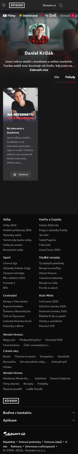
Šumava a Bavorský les (17, 311)
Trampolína (46, 356)
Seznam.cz (49, 5)
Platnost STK (47, 326)
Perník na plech (48, 287)
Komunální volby (13, 249)
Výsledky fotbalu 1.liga (17, 268)
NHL (5, 287)
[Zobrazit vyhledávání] (61, 5)
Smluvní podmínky (30, 442)
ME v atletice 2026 (14, 278)
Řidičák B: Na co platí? (52, 316)
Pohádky (42, 383)
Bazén (7, 356)
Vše (56, 77)
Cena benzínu (11, 345)
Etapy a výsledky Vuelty (53, 230)
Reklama (16, 446)
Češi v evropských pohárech (40, 345)
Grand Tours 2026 (49, 249)
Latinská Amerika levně (17, 321)
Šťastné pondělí (12, 389)
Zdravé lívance (48, 273)
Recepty (28, 383)
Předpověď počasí (30, 339)
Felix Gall (44, 245)
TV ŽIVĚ (50, 15)
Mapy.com (9, 339)
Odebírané (30, 15)
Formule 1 (9, 283)
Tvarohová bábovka (51, 278)
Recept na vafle (48, 283)
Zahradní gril (59, 361)
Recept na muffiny (50, 268)
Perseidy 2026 (53, 339)
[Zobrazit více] (39, 412)
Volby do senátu (12, 245)
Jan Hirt (43, 235)
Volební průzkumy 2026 (17, 230)
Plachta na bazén (25, 356)
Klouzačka (9, 361)
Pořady (70, 77)
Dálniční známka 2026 (52, 306)
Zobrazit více (39, 70)
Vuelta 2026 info (49, 225)
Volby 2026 (9, 225)
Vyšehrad (40, 378)
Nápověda (9, 442)
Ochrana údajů (53, 442)
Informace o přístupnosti (40, 446)
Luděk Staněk (34, 389)
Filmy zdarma (11, 383)
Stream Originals (60, 378)
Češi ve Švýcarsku (14, 316)
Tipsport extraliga (13, 273)
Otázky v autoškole (50, 321)
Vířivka (7, 367)
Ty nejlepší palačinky (51, 263)
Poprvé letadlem (13, 306)
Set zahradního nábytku (34, 361)
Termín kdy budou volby (17, 240)
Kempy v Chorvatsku (15, 301)
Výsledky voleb (12, 235)
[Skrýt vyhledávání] (34, 5)
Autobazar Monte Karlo (17, 378)
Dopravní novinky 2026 (53, 311)
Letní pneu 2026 (48, 301)
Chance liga (10, 263)
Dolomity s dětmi (13, 326)
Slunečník (63, 356)
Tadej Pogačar (47, 240)
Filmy (12, 15)
